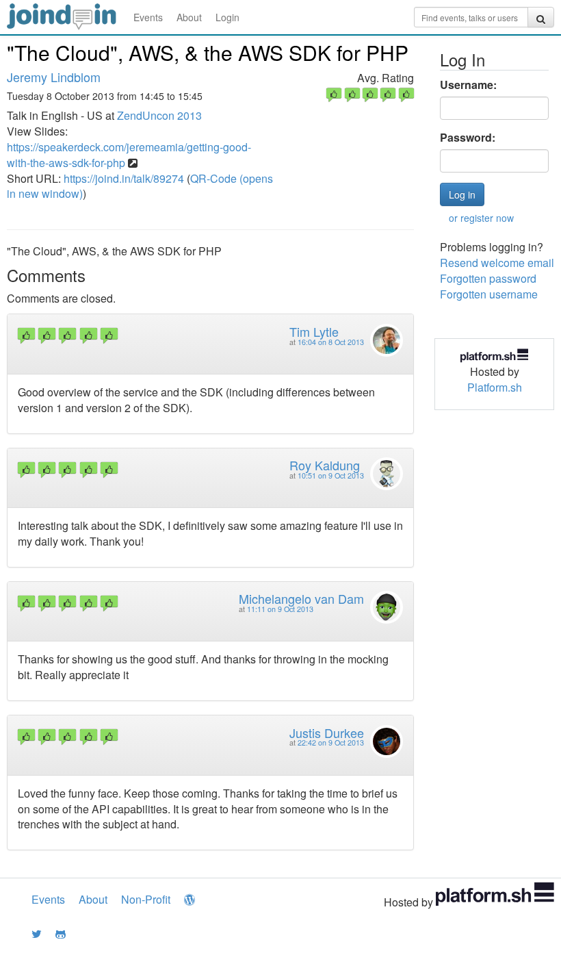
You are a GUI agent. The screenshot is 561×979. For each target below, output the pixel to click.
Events (148, 17)
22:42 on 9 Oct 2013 (331, 742)
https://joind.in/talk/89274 (124, 178)
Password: (467, 137)
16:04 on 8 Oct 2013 (331, 342)
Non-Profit (145, 899)
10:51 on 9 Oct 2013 (331, 475)
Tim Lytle (314, 331)
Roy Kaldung (324, 465)
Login (227, 17)
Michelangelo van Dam (301, 598)
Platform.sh (494, 387)
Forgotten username (489, 294)
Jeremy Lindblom (54, 77)
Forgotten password (488, 278)
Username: (468, 84)
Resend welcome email (497, 262)
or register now (481, 218)
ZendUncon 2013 (159, 115)
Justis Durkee (326, 732)
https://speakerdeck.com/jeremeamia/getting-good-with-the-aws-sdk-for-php (129, 154)
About (189, 17)
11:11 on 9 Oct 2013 (280, 609)
